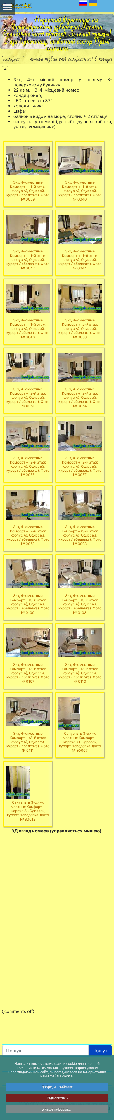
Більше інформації (57, 1109)
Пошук (100, 1050)
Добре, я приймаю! (57, 1086)
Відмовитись (57, 1097)
